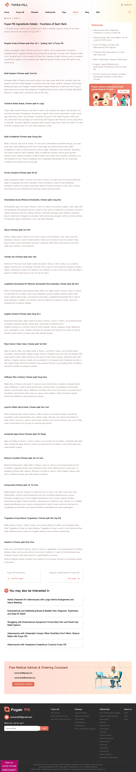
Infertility (103, 722)
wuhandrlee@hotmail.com (24, 678)
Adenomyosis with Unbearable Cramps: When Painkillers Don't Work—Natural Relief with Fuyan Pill (43, 635)
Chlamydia (103, 745)
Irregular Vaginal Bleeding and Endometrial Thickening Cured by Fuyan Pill (110, 66)
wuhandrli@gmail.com (23, 673)
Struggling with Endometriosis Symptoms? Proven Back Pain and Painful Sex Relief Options (42, 623)
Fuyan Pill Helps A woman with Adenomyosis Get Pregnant (106, 46)
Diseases (34, 12)
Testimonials (50, 12)
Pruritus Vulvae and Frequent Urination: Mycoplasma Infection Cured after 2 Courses (109, 76)
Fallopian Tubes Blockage (109, 716)
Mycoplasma (104, 751)
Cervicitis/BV (79, 719)
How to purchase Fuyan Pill (61, 719)
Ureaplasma (104, 748)
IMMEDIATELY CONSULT (23, 684)
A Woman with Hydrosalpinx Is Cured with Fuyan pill (109, 53)
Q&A (98, 12)
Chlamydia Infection (82, 716)
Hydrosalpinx (104, 719)
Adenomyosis (79, 726)
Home (6, 12)
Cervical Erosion (105, 735)
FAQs (126, 713)
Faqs (64, 12)
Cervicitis (103, 732)
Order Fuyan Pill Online (59, 716)
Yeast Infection (105, 741)
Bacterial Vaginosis (106, 738)
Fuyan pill (20, 12)
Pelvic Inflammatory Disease (85, 729)
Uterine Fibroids (105, 754)
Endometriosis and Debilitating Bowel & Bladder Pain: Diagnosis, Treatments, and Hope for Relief (43, 612)
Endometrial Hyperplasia (108, 757)
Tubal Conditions (81, 713)
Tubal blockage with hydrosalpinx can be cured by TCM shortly (110, 38)
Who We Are (55, 713)
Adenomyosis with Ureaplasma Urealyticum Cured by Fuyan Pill (36, 644)
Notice (75, 12)
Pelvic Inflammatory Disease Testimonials (110, 59)
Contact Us (128, 5)
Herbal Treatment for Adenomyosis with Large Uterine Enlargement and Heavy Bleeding (40, 601)
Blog (87, 12)
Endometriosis (80, 722)
